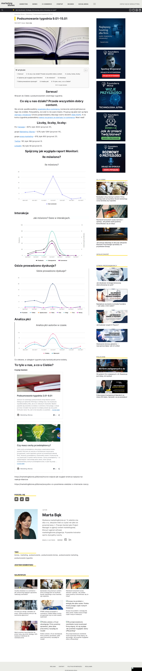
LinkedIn (17, 146)
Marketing (24, 4)
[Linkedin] (27, 499)
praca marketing (26, 136)
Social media (83, 4)
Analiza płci (45, 81)
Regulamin (88, 666)
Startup (60, 4)
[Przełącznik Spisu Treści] (84, 70)
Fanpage (21, 127)
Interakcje (62, 77)
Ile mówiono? (51, 77)
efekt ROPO (76, 115)
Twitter (17, 141)
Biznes (34, 4)
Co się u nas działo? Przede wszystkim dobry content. (45, 74)
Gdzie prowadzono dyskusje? (27, 81)
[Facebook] (16, 499)
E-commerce (47, 4)
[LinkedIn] (69, 540)
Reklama (53, 666)
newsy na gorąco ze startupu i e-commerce (57, 117)
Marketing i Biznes (19, 14)
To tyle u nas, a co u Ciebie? (62, 81)
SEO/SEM (71, 4)
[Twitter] (22, 499)
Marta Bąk (29, 23)
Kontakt (61, 666)
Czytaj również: (63, 85)
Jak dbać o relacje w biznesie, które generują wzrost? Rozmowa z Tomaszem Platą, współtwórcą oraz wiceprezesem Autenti (57, 10)
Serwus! (20, 74)
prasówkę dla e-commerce (49, 109)
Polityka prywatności (75, 666)
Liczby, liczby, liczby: (73, 74)
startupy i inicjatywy (22, 115)
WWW (60, 540)
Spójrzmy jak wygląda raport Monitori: (30, 77)
